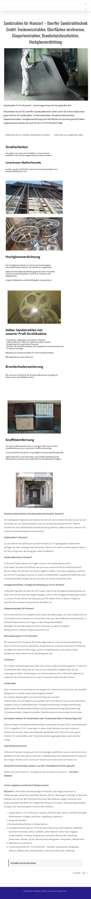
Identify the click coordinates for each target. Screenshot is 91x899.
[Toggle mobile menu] (86, 4)
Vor (83, 873)
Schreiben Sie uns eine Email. (23, 863)
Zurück (77, 873)
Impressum (52, 891)
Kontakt (44, 891)
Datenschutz (61, 891)
